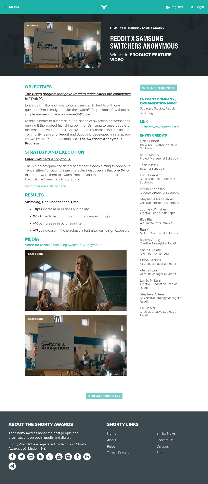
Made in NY (36, 448)
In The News (166, 433)
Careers (162, 446)
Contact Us (164, 440)
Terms (111, 453)
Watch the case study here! (46, 186)
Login (199, 7)
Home (111, 433)
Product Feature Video (141, 57)
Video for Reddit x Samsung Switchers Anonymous (63, 245)
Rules (111, 446)
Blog (160, 453)
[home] (104, 7)
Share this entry (160, 88)
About (111, 440)
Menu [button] (14, 7)
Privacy (123, 453)
